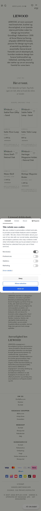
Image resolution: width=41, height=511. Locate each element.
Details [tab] (16, 221)
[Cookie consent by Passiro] (35, 221)
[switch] (35, 251)
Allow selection (20, 283)
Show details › (8, 270)
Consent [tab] (8, 221)
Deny (20, 278)
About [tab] (25, 221)
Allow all (20, 289)
